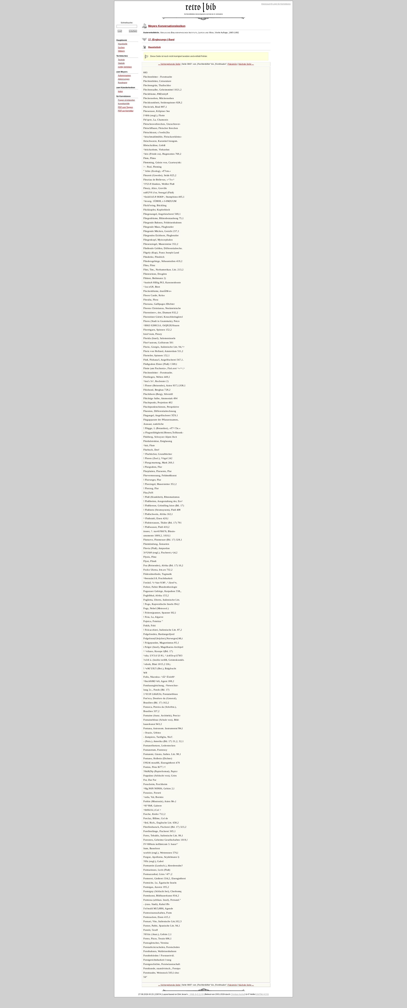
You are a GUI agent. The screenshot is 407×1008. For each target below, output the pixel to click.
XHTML (260, 994)
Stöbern (121, 51)
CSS (267, 994)
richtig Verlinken (125, 67)
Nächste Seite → (246, 64)
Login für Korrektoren (281, 4)
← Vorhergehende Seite (169, 64)
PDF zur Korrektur (125, 111)
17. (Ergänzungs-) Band (161, 39)
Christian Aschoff (238, 994)
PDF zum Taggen (125, 107)
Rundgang (122, 83)
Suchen (121, 47)
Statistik (121, 63)
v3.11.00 (200, 994)
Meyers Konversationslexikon (166, 26)
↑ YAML (191, 994)
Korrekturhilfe (124, 104)
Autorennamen (124, 75)
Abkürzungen (124, 79)
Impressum (266, 4)
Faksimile (232, 64)
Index (120, 91)
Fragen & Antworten (126, 100)
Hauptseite (122, 44)
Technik (121, 60)
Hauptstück (154, 47)
